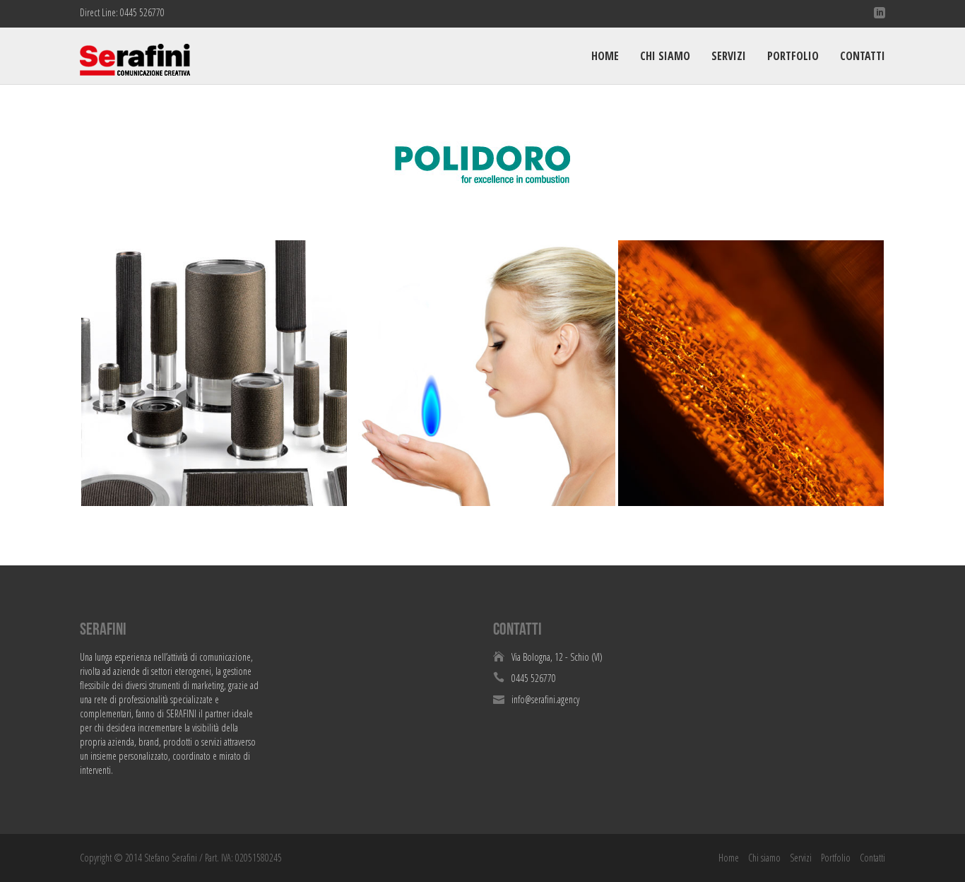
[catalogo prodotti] (214, 373)
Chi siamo (665, 56)
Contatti (862, 56)
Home (605, 56)
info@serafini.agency (545, 699)
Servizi (728, 56)
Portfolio (793, 56)
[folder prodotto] (751, 373)
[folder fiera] (482, 373)
